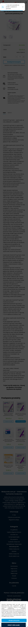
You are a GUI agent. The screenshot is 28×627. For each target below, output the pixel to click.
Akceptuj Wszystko (14, 620)
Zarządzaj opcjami (14, 624)
